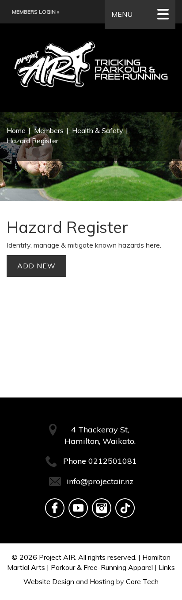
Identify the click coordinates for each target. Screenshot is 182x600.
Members (49, 130)
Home (16, 130)
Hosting (102, 581)
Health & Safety (97, 130)
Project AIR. (57, 557)
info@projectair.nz (100, 481)
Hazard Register (32, 140)
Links (167, 567)
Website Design (48, 581)
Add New (36, 265)
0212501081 (112, 461)
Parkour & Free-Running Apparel (102, 567)
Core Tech (142, 581)
